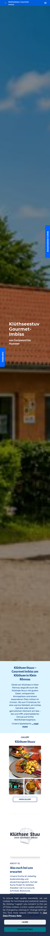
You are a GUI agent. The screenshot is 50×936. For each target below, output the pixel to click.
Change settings (25, 929)
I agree (25, 922)
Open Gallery (25, 799)
